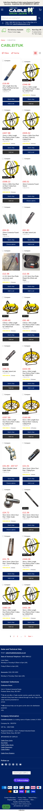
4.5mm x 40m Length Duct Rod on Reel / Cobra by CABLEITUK (31, 324)
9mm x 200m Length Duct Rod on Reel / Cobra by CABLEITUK (31, 612)
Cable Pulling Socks (7, 745)
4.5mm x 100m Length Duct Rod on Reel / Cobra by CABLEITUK (11, 324)
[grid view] (35, 53)
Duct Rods (4, 743)
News (32, 799)
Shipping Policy (11, 799)
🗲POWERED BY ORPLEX (21, 806)
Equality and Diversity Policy (21, 802)
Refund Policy (32, 797)
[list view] (40, 53)
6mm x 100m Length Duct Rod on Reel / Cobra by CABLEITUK (31, 373)
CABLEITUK (6, 91)
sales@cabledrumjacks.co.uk (21, 24)
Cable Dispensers (6, 747)
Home (3, 40)
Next (30, 636)
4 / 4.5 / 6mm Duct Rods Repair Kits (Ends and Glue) (31, 278)
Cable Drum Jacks (7, 740)
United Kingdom (20, 773)
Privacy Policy (22, 797)
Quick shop (11, 99)
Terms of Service (23, 799)
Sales (18, 32)
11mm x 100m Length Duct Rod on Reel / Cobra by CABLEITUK (31, 89)
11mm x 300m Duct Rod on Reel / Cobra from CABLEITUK (11, 186)
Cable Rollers (5, 749)
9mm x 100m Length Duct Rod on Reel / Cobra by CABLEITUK (31, 563)
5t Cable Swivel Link (9, 371)
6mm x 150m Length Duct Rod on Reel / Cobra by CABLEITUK (11, 422)
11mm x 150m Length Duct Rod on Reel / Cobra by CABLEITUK (11, 137)
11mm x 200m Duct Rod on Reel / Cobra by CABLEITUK (31, 137)
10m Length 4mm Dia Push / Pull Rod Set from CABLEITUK (11, 88)
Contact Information (10, 797)
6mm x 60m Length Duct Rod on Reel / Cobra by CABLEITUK (31, 422)
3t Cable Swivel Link (29, 232)
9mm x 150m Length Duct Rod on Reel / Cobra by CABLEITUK (11, 612)
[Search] (39, 18)
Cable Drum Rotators (7, 753)
